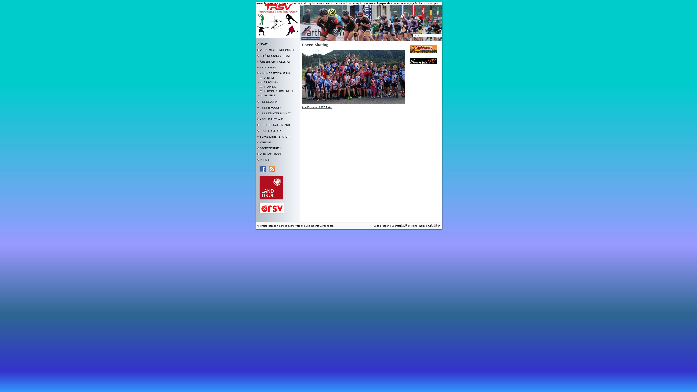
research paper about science (385, 3)
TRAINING (270, 86)
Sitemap (417, 4)
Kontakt (436, 4)
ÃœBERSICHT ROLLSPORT (276, 61)
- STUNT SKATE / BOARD (275, 125)
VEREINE (269, 78)
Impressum (427, 4)
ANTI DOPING (268, 67)
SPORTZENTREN (270, 148)
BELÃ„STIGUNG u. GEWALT (276, 55)
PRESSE (265, 159)
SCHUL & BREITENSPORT (275, 136)
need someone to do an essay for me (346, 3)
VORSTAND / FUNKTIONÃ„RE (277, 50)
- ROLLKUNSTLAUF (271, 119)
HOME (264, 44)
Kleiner (414, 225)
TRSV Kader (271, 82)
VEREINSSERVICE (271, 154)
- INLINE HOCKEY (270, 107)
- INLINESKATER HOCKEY (275, 113)
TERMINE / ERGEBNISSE (279, 91)
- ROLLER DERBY (270, 130)
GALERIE (269, 95)
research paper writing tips (271, 3)
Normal (423, 225)
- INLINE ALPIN (269, 101)
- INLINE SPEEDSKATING (275, 73)
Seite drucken (381, 225)
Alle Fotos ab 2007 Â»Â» (317, 107)
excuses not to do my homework (305, 3)
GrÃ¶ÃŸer (434, 225)
